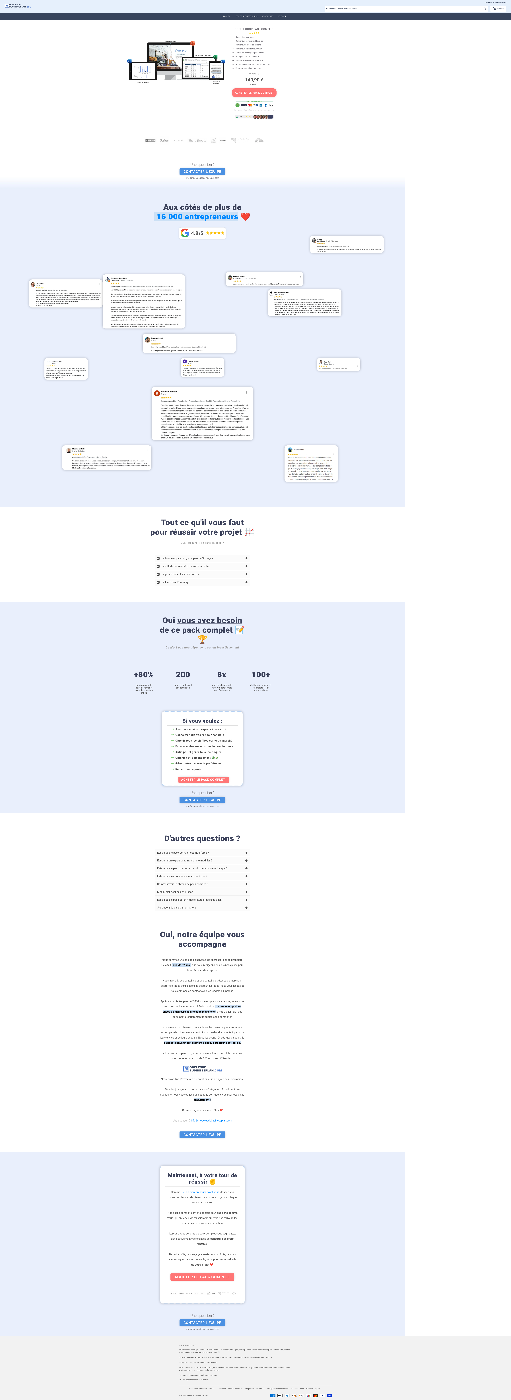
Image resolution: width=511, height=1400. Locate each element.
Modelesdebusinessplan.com (196, 1395)
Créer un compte (500, 2)
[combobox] (406, 9)
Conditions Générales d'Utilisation (202, 1389)
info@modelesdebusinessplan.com (211, 1120)
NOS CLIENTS (267, 16)
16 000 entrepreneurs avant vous (200, 1192)
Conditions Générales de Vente (230, 1389)
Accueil (226, 16)
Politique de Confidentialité (254, 1389)
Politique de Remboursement (278, 1389)
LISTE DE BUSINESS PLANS (246, 16)
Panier (500, 8)
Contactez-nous (297, 1389)
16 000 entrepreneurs (197, 216)
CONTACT (282, 16)
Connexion (488, 2)
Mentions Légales (313, 1389)
